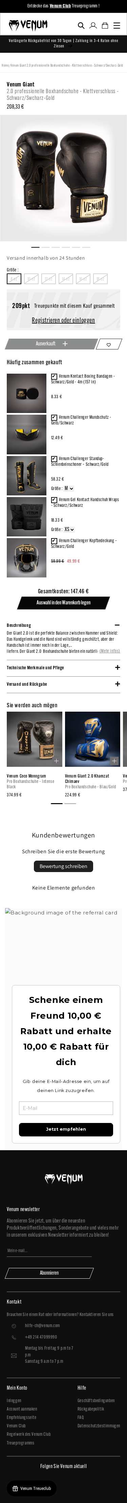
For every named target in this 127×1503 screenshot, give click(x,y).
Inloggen (14, 1400)
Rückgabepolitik (91, 1409)
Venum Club (16, 1426)
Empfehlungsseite (22, 1417)
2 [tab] (48, 246)
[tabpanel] (63, 178)
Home (5, 66)
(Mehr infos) (110, 651)
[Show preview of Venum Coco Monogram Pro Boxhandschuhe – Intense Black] (56, 761)
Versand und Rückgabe (27, 684)
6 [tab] (89, 246)
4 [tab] (68, 246)
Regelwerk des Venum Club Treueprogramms (28, 1438)
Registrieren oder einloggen (63, 320)
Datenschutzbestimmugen (99, 1426)
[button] (81, 25)
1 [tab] (38, 246)
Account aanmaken (22, 1409)
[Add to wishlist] (109, 344)
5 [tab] (79, 246)
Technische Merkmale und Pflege (35, 668)
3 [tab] (58, 246)
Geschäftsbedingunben (96, 1400)
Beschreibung (19, 625)
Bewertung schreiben (63, 866)
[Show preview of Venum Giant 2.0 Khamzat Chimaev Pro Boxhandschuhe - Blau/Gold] (114, 761)
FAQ (81, 1417)
